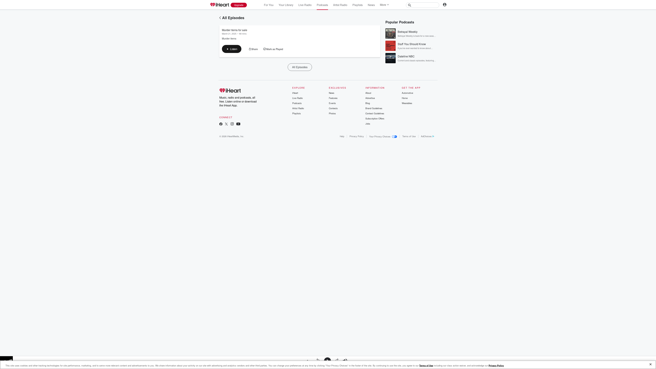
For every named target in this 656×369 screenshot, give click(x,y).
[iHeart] (219, 5)
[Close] (650, 364)
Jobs (367, 123)
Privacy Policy (357, 136)
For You (269, 5)
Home (405, 98)
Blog (367, 103)
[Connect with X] (226, 124)
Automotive (407, 92)
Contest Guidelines (374, 113)
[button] (231, 49)
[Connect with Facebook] (220, 124)
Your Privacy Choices (380, 136)
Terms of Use (409, 136)
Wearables (407, 103)
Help (342, 136)
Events (332, 103)
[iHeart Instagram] (232, 124)
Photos (332, 113)
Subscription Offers (374, 118)
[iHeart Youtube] (238, 124)
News (371, 5)
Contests (333, 108)
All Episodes (233, 17)
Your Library (286, 5)
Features (333, 98)
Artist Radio (340, 5)
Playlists (357, 5)
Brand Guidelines (373, 108)
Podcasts (322, 5)
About (368, 92)
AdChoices (426, 136)
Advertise (370, 98)
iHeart (295, 92)
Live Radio (305, 5)
